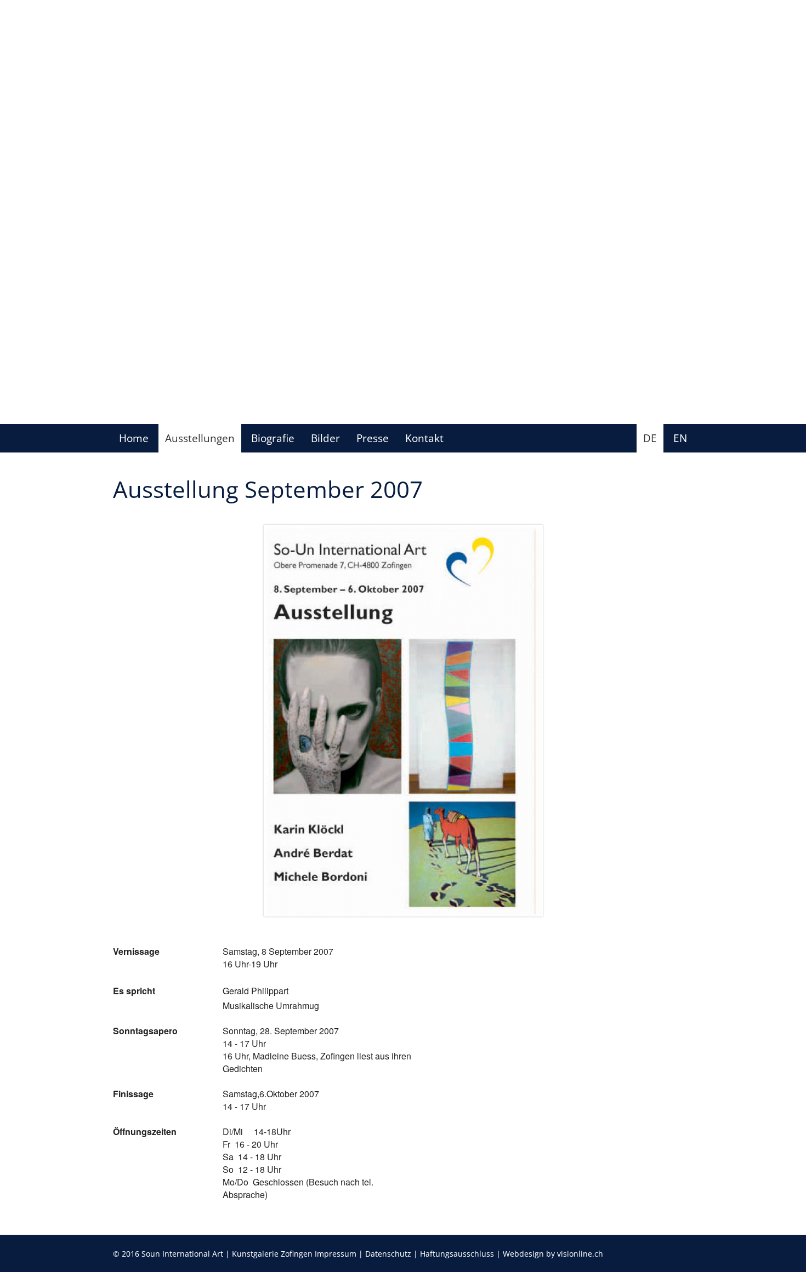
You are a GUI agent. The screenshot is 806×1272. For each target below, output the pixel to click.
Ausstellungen (200, 438)
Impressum (335, 1253)
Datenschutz (388, 1253)
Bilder (325, 438)
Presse (372, 438)
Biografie (272, 438)
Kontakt (424, 438)
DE (650, 438)
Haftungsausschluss (457, 1253)
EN (680, 438)
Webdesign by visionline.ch (553, 1253)
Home (134, 438)
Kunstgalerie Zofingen (272, 1253)
